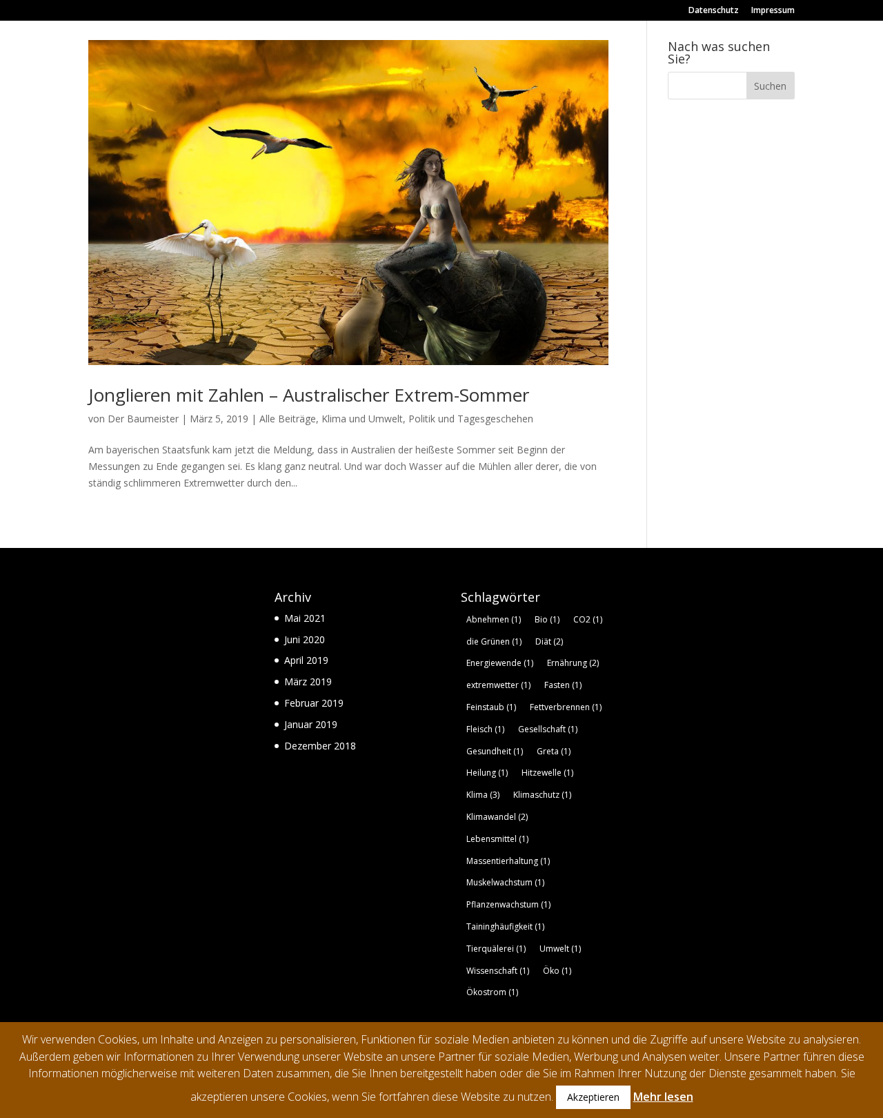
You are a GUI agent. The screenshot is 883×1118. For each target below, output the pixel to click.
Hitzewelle (547, 772)
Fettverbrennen (566, 707)
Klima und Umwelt (362, 418)
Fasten (563, 685)
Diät (549, 641)
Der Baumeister (143, 418)
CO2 (587, 619)
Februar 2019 (314, 702)
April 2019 (306, 660)
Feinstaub (491, 707)
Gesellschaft (547, 729)
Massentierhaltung (508, 861)
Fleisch (485, 729)
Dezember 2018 (320, 745)
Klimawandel (497, 817)
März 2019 (308, 681)
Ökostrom (492, 992)
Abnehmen (493, 619)
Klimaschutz (542, 795)
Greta (554, 751)
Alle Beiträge (287, 418)
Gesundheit (494, 751)
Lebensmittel (497, 839)
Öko (557, 971)
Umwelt (560, 948)
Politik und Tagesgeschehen (470, 418)
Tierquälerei (496, 948)
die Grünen (494, 641)
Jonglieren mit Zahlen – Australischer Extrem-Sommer (308, 394)
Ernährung (573, 663)
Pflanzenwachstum (508, 904)
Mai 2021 (305, 618)
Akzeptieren (593, 1097)
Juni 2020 (304, 639)
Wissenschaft (497, 971)
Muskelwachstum (505, 882)
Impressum (773, 11)
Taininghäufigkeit (505, 926)
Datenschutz (713, 11)
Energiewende (499, 663)
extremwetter (498, 685)
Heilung (487, 772)
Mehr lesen (663, 1096)
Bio (547, 619)
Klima (482, 795)
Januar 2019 (310, 724)
